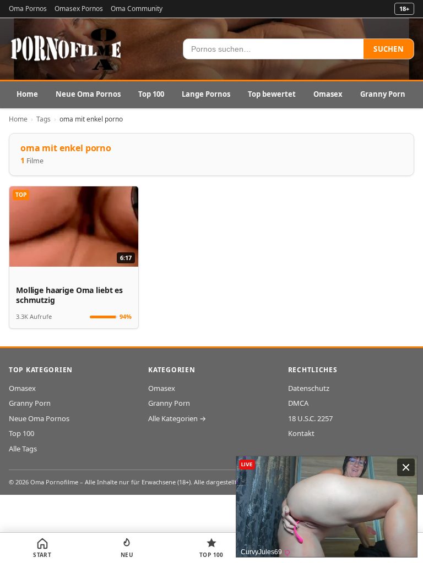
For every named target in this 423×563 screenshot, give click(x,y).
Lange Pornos (206, 94)
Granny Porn (382, 94)
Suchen (388, 49)
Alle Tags (23, 449)
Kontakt (301, 433)
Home (27, 94)
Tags (43, 119)
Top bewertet (272, 94)
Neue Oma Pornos (88, 94)
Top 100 (151, 94)
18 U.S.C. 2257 (310, 418)
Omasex (328, 94)
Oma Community (136, 8)
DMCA (298, 403)
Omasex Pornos (79, 8)
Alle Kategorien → (177, 418)
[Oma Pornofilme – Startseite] (66, 49)
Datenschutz (308, 388)
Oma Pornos (28, 8)
